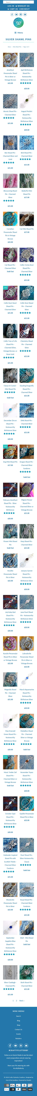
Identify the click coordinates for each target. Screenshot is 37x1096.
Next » (21, 1001)
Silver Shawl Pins (18, 39)
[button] (25, 83)
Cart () (13, 9)
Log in (11, 6)
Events (18, 1034)
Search (18, 1016)
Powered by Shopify (25, 1080)
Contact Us (18, 1029)
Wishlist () (23, 6)
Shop (18, 1025)
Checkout (24, 9)
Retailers (18, 1038)
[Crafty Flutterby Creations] (18, 23)
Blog (18, 1021)
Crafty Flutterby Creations (17, 1077)
